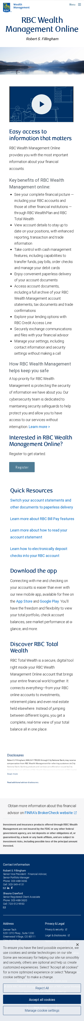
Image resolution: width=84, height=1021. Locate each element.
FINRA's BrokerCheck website (49, 812)
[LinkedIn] (8, 888)
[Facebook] (12, 888)
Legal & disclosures (56, 935)
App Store (24, 601)
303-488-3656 (19, 881)
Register (21, 467)
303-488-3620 (19, 900)
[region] (42, 980)
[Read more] (12, 773)
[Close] (77, 944)
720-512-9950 (16, 903)
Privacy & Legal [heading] (54, 923)
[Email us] (5, 888)
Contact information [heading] (16, 864)
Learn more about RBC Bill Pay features (42, 518)
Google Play (49, 601)
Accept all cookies (42, 1000)
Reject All (42, 988)
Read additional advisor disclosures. (23, 782)
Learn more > (39, 426)
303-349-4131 (16, 884)
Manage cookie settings (42, 1010)
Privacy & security (54, 929)
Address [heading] (8, 923)
